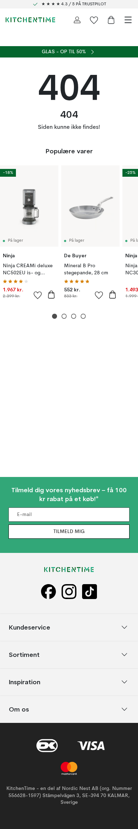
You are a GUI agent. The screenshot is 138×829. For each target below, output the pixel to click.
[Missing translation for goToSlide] (64, 316)
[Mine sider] (77, 19)
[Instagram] (69, 591)
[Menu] (128, 19)
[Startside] (30, 19)
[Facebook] (48, 591)
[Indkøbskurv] (111, 19)
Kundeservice (29, 627)
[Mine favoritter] (94, 19)
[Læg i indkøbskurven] (51, 294)
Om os (19, 709)
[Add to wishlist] (38, 295)
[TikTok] (89, 591)
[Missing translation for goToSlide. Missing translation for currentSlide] (54, 316)
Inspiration (24, 682)
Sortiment (24, 654)
